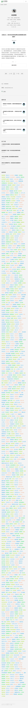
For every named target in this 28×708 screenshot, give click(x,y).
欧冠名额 (21, 465)
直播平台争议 (4, 641)
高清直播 (20, 187)
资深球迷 (12, 288)
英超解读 (3, 492)
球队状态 (8, 465)
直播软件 (20, 265)
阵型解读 (14, 365)
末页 (22, 73)
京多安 (3, 292)
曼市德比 (12, 408)
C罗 (10, 253)
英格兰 (8, 455)
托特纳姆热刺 (4, 416)
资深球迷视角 (4, 488)
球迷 (7, 373)
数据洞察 (17, 324)
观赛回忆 (21, 198)
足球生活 (3, 414)
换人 (9, 527)
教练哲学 (21, 570)
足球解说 (20, 531)
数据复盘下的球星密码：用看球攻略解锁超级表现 (12, 103)
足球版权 (12, 561)
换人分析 (8, 600)
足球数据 (3, 232)
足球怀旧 (8, 357)
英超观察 (20, 341)
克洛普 (11, 371)
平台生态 (16, 625)
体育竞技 (14, 633)
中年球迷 (22, 492)
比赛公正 (12, 678)
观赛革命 (8, 271)
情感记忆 (16, 220)
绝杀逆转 (6, 390)
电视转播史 (12, 559)
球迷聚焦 (12, 692)
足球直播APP (16, 204)
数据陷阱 (14, 245)
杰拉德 (20, 504)
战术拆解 (16, 310)
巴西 (6, 378)
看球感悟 (9, 606)
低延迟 (23, 649)
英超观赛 (8, 529)
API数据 (3, 220)
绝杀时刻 (11, 568)
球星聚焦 (3, 175)
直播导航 (8, 441)
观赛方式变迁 (14, 623)
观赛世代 (20, 384)
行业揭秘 (12, 259)
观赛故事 (6, 386)
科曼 (10, 549)
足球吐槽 (8, 502)
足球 (13, 373)
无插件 (16, 251)
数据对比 (12, 361)
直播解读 (19, 232)
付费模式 (20, 453)
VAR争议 (8, 281)
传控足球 (3, 326)
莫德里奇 (14, 294)
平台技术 (7, 224)
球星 (2, 382)
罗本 (11, 357)
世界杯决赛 (16, 533)
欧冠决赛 (9, 185)
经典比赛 (8, 249)
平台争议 (20, 404)
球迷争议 (14, 267)
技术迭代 (21, 559)
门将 (15, 615)
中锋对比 (10, 386)
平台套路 (20, 688)
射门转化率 (4, 198)
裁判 (14, 371)
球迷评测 (12, 600)
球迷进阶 (8, 263)
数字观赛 (9, 416)
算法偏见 (12, 608)
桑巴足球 (3, 539)
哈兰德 (10, 210)
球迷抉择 (14, 641)
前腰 (18, 615)
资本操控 (20, 484)
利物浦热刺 (16, 394)
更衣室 (3, 316)
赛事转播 (16, 539)
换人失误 (7, 478)
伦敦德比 (8, 492)
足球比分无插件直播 (18, 586)
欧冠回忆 (8, 480)
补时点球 (19, 431)
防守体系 (8, 312)
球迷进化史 (4, 686)
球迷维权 (12, 649)
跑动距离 (7, 404)
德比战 (22, 365)
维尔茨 (22, 519)
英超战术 (12, 398)
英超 (7, 212)
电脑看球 (15, 257)
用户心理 (23, 192)
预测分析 (21, 674)
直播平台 (22, 185)
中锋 (14, 369)
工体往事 (21, 302)
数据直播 (11, 190)
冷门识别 (20, 514)
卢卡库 (17, 506)
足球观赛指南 (4, 537)
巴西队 (20, 594)
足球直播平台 (4, 222)
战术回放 (20, 690)
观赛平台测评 (23, 668)
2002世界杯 (18, 525)
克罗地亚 (16, 410)
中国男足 (11, 412)
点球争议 (21, 551)
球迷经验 (14, 241)
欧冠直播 (12, 666)
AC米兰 (3, 412)
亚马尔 (3, 586)
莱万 (11, 635)
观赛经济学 (8, 543)
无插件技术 (16, 461)
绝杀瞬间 (3, 645)
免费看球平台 (4, 185)
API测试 (16, 181)
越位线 (7, 657)
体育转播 (9, 472)
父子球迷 (11, 220)
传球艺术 (16, 335)
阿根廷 (3, 378)
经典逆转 (20, 617)
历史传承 (12, 410)
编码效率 (17, 676)
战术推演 (14, 541)
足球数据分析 (4, 183)
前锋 (22, 306)
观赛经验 (15, 243)
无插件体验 (16, 678)
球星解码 (12, 402)
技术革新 (8, 533)
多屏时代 (18, 639)
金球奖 (14, 506)
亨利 (2, 386)
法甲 (22, 392)
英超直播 (8, 335)
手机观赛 (13, 328)
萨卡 (13, 619)
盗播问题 (16, 265)
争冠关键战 (4, 535)
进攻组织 (19, 257)
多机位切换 (10, 602)
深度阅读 (3, 177)
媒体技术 (3, 474)
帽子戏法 (8, 418)
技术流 (11, 271)
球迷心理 (3, 406)
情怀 (5, 263)
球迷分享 (24, 382)
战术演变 (16, 333)
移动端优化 (8, 363)
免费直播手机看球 (18, 649)
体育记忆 (12, 347)
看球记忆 (8, 283)
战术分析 (18, 177)
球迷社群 (12, 308)
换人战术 (8, 617)
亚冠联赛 (20, 312)
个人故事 (8, 525)
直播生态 (18, 371)
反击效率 (8, 578)
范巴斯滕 (12, 345)
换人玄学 (3, 453)
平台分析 (11, 422)
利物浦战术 (17, 555)
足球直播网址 (21, 502)
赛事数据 (15, 271)
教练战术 (12, 482)
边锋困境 (6, 670)
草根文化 (19, 657)
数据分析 (8, 175)
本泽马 (8, 574)
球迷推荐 (12, 539)
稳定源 (7, 694)
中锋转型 (3, 580)
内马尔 (23, 232)
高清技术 (10, 373)
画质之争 (3, 690)
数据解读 (12, 181)
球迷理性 (8, 637)
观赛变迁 (17, 302)
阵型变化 (3, 335)
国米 (7, 294)
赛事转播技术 (10, 183)
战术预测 (3, 498)
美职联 (23, 380)
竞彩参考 (20, 494)
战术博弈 (15, 657)
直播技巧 (8, 408)
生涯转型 (20, 439)
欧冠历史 (8, 339)
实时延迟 (21, 290)
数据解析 (12, 279)
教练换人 (14, 416)
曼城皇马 (8, 236)
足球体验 (24, 553)
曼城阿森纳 (16, 236)
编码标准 (18, 629)
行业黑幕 (3, 283)
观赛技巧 (8, 187)
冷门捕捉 (8, 433)
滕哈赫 (18, 633)
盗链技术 (8, 561)
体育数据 (18, 498)
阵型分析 (3, 408)
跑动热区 (16, 514)
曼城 (20, 210)
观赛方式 (8, 328)
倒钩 (18, 551)
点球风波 (20, 451)
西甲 (11, 267)
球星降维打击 (17, 279)
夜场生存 (8, 590)
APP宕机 (16, 598)
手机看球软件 (10, 651)
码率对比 (16, 690)
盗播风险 (9, 537)
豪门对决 (22, 279)
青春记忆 (3, 296)
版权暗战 (8, 662)
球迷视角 (8, 181)
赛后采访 (23, 455)
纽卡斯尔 (20, 330)
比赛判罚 (12, 326)
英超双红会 (4, 639)
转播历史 (3, 647)
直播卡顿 (3, 598)
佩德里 (7, 425)
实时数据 (3, 271)
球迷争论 (23, 496)
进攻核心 (8, 531)
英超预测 (3, 200)
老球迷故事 (4, 328)
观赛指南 (16, 218)
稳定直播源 (4, 210)
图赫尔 (3, 478)
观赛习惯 (21, 678)
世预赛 (3, 320)
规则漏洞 (13, 353)
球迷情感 (8, 682)
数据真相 (16, 608)
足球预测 (3, 255)
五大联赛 (8, 255)
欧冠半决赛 (4, 281)
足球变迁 (14, 670)
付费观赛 (8, 594)
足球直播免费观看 (5, 314)
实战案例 (13, 433)
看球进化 (12, 490)
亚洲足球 (24, 318)
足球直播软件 (14, 306)
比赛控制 (10, 521)
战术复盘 (12, 175)
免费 (5, 594)
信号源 (7, 331)
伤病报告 (11, 429)
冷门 (20, 194)
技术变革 (9, 388)
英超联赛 (3, 330)
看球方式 (13, 686)
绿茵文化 (8, 660)
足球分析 (21, 236)
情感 (5, 418)
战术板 (19, 412)
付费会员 (14, 375)
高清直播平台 (13, 177)
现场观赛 (8, 367)
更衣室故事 (16, 322)
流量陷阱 (24, 508)
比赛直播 (19, 441)
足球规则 (8, 326)
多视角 (19, 243)
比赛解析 (16, 175)
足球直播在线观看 (5, 549)
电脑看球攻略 (18, 380)
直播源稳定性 (8, 241)
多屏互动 (3, 341)
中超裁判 (9, 488)
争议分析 (3, 259)
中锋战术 (16, 345)
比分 (20, 467)
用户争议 (12, 461)
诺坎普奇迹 (19, 375)
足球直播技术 (4, 275)
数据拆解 (13, 584)
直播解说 (23, 547)
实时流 (12, 275)
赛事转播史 (18, 660)
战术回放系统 (4, 602)
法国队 (7, 580)
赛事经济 (8, 559)
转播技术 (3, 249)
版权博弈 (15, 651)
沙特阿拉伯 (7, 320)
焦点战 (7, 668)
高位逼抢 (12, 228)
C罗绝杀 (16, 312)
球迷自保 (8, 486)
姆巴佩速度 (15, 566)
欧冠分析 (17, 472)
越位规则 (17, 281)
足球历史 (12, 216)
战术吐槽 (10, 596)
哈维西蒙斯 (10, 496)
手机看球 (6, 214)
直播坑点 (3, 600)
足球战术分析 (7, 228)
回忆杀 (14, 525)
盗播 (12, 318)
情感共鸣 (10, 359)
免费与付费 (10, 400)
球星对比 (8, 506)
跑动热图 (14, 247)
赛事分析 (8, 341)
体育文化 (17, 328)
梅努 (6, 586)
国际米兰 (16, 194)
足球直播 (20, 175)
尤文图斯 (3, 578)
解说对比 (9, 230)
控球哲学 (16, 326)
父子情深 (18, 369)
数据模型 (8, 555)
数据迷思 (19, 304)
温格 (24, 384)
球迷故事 (8, 177)
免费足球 (3, 674)
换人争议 (16, 449)
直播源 (7, 232)
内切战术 (20, 275)
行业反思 (3, 398)
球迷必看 (17, 584)
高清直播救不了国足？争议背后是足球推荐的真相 (11, 150)
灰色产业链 (4, 541)
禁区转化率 (11, 467)
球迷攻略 (12, 469)
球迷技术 (24, 684)
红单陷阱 (13, 662)
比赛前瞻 (8, 300)
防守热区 (3, 192)
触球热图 (20, 361)
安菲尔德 (3, 331)
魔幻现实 (12, 617)
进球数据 (8, 629)
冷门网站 (19, 553)
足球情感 (3, 304)
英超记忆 (21, 349)
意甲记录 (8, 198)
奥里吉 (12, 527)
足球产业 (19, 684)
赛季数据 (8, 324)
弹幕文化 (15, 580)
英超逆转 (20, 449)
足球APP (7, 449)
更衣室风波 (15, 553)
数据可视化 (12, 251)
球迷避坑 (23, 686)
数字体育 (16, 502)
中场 (12, 369)
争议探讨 (20, 627)
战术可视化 (17, 290)
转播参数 (12, 647)
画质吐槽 (6, 375)
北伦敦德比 (13, 200)
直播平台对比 (10, 586)
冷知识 (22, 476)
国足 (20, 390)
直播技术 (3, 236)
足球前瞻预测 (13, 465)
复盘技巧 (8, 398)
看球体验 (12, 189)
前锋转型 (24, 255)
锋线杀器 (10, 592)
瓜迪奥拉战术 (17, 408)
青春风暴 (3, 664)
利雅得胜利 (12, 314)
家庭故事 (3, 521)
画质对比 (8, 439)
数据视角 (3, 676)
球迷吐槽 (23, 390)
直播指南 (12, 688)
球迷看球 (12, 582)
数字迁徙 (3, 559)
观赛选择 (22, 263)
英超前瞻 (23, 351)
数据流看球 (9, 639)
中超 (21, 549)
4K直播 (3, 422)
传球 (11, 633)
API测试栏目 (18, 196)
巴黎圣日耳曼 (7, 316)
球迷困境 (3, 678)
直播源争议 (9, 535)
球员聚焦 (8, 414)
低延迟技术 (21, 600)
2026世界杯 (23, 355)
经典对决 (12, 420)
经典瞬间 (8, 621)
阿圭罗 (7, 568)
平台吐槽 (3, 506)
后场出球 (16, 531)
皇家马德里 (23, 294)
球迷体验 (8, 218)
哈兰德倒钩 (20, 598)
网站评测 (24, 292)
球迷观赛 (8, 684)
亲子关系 (14, 269)
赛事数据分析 (22, 506)
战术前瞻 (24, 441)
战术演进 (3, 561)
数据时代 (20, 288)
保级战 (17, 465)
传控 (20, 351)
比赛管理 (3, 347)
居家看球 (12, 367)
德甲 (17, 247)
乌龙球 (16, 478)
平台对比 (8, 539)
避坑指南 (3, 486)
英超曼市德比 (8, 547)
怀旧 (2, 418)
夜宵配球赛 (16, 643)
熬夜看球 (12, 302)
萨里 (10, 478)
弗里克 (3, 576)
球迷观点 (16, 284)
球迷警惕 (14, 304)
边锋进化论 (9, 273)
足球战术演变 (10, 378)
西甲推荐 (14, 631)
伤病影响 (3, 533)
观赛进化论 (4, 318)
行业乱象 (18, 641)
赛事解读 (8, 396)
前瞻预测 (22, 222)
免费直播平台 (8, 631)
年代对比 (16, 645)
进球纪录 (13, 570)
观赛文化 (3, 265)
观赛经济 (12, 277)
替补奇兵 (8, 453)
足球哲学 (20, 335)
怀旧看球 (24, 504)
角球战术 (8, 655)
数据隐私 (20, 259)
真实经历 (20, 480)
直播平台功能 (17, 402)
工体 (24, 516)
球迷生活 (22, 261)
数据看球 (3, 363)
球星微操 (8, 647)
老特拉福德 (12, 529)
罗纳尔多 (15, 425)
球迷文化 (8, 189)
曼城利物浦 (8, 200)
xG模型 (11, 204)
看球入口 (3, 239)
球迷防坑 (8, 490)
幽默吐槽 (3, 480)
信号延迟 (12, 690)
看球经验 (23, 602)
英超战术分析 (8, 206)
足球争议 (12, 192)
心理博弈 (23, 296)
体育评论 (23, 304)
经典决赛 (20, 582)
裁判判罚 (3, 241)
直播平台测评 (12, 380)
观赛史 (17, 588)
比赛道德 (21, 543)
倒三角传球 (23, 226)
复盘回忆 (22, 416)
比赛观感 (3, 510)
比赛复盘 (8, 330)
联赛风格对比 (4, 230)
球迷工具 (15, 183)
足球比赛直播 (4, 388)
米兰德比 (12, 384)
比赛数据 (20, 339)
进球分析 (19, 347)
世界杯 (14, 476)
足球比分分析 (12, 455)
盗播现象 (21, 281)
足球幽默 (3, 457)
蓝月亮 (19, 568)
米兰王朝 (14, 222)
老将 (7, 359)
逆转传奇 (3, 584)
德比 (24, 447)
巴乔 (20, 572)
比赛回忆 (8, 619)
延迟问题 (10, 375)
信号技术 (8, 318)
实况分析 (10, 214)
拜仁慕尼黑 (13, 226)
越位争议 (23, 347)
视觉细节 (3, 592)
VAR (20, 192)
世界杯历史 (4, 290)
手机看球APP (17, 398)
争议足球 (3, 514)
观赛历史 (19, 245)
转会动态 (16, 490)
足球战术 (18, 185)
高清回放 (17, 337)
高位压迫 (8, 204)
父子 (2, 214)
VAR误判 (7, 406)
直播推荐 (14, 185)
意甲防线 (7, 292)
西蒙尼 (20, 445)
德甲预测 (8, 226)
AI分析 (8, 290)
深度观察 (19, 429)
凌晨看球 (21, 474)
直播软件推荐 (17, 298)
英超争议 (3, 527)
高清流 (24, 339)
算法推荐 (8, 461)
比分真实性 (12, 682)
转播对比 (3, 643)
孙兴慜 (7, 427)
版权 (19, 251)
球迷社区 (14, 230)
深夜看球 (11, 286)
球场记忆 (12, 492)
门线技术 (8, 384)
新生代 (11, 283)
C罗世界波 (8, 337)
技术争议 (16, 259)
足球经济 (19, 318)
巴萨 (5, 308)
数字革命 (12, 627)
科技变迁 (3, 633)
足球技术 (3, 322)
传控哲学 (21, 469)
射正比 (7, 467)
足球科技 (8, 308)
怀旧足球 (3, 288)
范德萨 (10, 553)
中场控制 (9, 365)
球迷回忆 (23, 214)
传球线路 (21, 533)
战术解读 (12, 349)
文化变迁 (15, 283)
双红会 (12, 263)
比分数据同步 (11, 668)
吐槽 (11, 506)
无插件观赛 (4, 226)
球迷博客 (3, 443)
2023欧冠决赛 (21, 619)
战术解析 (3, 237)
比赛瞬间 (15, 523)
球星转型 (23, 196)
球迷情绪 (16, 457)
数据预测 (16, 288)
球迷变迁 (20, 608)
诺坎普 (21, 447)
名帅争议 (15, 463)
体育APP (8, 570)
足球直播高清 (15, 357)
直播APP (7, 676)
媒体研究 (3, 447)
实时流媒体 (17, 668)
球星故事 (3, 692)
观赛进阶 (19, 255)
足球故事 (16, 300)
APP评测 (3, 582)
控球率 (20, 521)
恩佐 (2, 504)
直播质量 (8, 420)
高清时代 (21, 588)
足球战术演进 (4, 472)
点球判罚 (11, 523)
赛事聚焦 (15, 694)
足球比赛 (20, 482)
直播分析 (8, 267)
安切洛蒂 (23, 386)
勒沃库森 (8, 347)
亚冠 (2, 263)
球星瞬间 (3, 682)
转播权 (12, 516)
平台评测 (20, 183)
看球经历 (8, 265)
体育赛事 (19, 547)
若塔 (7, 592)
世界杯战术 (18, 455)
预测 (23, 210)
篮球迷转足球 (8, 519)
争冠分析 (20, 218)
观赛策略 (14, 592)
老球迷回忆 (16, 349)
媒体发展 (8, 322)
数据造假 (12, 300)
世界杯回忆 (4, 604)
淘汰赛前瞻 (9, 541)
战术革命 (12, 312)
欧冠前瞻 (3, 284)
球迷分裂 (22, 400)
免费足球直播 (8, 355)
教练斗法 (3, 410)
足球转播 (19, 224)
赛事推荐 (8, 484)
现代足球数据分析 (5, 380)
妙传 (20, 574)
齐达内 (11, 249)
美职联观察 (4, 437)
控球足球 (20, 545)
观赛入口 (8, 649)
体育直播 (8, 615)
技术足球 (21, 204)
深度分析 (16, 330)
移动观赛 (17, 559)
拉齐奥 (13, 478)
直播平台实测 (13, 588)
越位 (11, 234)
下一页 (17, 73)
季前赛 (14, 576)
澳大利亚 (12, 320)
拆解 (24, 557)
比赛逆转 (19, 296)
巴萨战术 (8, 557)
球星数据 (6, 382)
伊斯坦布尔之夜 (9, 476)
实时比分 (10, 382)
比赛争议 (20, 326)
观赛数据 (16, 396)
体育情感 (17, 521)
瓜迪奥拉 (12, 236)
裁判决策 (20, 664)
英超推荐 (3, 557)
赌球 (11, 304)
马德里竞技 (4, 431)
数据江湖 (18, 535)
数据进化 (12, 637)
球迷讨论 (14, 488)
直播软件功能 (18, 435)
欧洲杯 (3, 429)
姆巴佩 (11, 243)
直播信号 (17, 674)
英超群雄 (18, 222)
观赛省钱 (19, 590)
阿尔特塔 (14, 355)
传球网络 (14, 273)
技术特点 (3, 441)
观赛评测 (12, 610)
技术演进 (23, 245)
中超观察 (20, 490)
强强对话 (15, 508)
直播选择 (3, 649)
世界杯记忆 (17, 604)
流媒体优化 (22, 676)
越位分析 (22, 498)
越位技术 (12, 615)
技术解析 (14, 590)
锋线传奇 (15, 568)
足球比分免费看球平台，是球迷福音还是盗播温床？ (11, 162)
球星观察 (11, 292)
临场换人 (16, 574)
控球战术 (24, 410)
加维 (7, 572)
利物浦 (13, 206)
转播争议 (12, 594)
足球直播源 (8, 369)
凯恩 (5, 621)
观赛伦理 (15, 404)
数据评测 (13, 512)
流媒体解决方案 (5, 566)
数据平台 (3, 623)
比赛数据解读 (18, 686)
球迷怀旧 (3, 461)
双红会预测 (12, 555)
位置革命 (3, 373)
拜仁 (16, 486)
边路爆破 (8, 257)
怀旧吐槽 (8, 635)
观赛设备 (3, 396)
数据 (2, 469)
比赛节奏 (20, 228)
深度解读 (3, 306)
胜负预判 (3, 631)
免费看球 (16, 187)
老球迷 (7, 239)
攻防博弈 (3, 613)
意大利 (23, 572)
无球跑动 (14, 210)
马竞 (13, 521)
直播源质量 (20, 181)
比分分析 (3, 187)
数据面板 (8, 288)
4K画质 (20, 357)
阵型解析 (12, 330)
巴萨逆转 (12, 339)
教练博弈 (18, 388)
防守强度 (11, 404)
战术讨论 (12, 298)
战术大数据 (19, 670)
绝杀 (9, 302)
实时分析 (16, 647)
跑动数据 (17, 543)
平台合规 (8, 678)
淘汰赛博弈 (12, 486)
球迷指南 (21, 433)
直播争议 (17, 373)
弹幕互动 (16, 439)
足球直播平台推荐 (5, 179)
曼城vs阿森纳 (19, 437)
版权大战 (7, 551)
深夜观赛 (16, 578)
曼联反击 (22, 555)
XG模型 (18, 359)
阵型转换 (3, 367)
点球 (2, 455)
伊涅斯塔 (16, 339)
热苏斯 (15, 431)
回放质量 (19, 459)
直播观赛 (3, 212)
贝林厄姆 (19, 286)
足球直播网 (4, 324)
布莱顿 (16, 206)
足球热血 (21, 314)
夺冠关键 (16, 237)
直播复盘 (15, 602)
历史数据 (15, 596)
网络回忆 (12, 449)
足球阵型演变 (20, 486)
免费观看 (13, 324)
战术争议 (15, 441)
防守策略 (14, 519)
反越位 (23, 566)
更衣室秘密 (21, 615)
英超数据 (12, 290)
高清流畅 (22, 488)
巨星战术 (8, 279)
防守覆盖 (20, 666)
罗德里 (19, 306)
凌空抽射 (9, 504)
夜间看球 (12, 578)
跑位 (9, 443)
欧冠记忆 (12, 643)
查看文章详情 (14, 65)
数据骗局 (8, 588)
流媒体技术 (8, 584)
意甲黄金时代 (16, 378)
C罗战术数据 (12, 196)
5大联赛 (22, 590)
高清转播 (3, 349)
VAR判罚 (21, 512)
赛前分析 (20, 653)
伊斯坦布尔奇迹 (15, 504)
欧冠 (18, 210)
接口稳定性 (4, 662)
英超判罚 (12, 394)
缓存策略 (16, 680)
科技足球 (3, 625)
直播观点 (11, 508)
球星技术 (3, 657)
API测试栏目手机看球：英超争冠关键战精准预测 (11, 144)
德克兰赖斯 (13, 545)
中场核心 (12, 335)
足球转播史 (22, 682)
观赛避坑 (17, 682)
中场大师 (3, 627)
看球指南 (20, 206)
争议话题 (15, 232)
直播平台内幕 (19, 406)
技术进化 (8, 243)
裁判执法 (8, 514)
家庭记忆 (24, 249)
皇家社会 (12, 194)
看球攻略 (20, 220)
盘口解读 (3, 384)
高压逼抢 (21, 353)
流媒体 (22, 241)
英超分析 (14, 427)
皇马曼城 (3, 680)
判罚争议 (3, 482)
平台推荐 (8, 202)
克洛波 (11, 441)
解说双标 (16, 510)
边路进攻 (12, 510)
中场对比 (8, 410)
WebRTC (7, 674)
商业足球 (3, 635)
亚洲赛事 (3, 369)
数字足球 (17, 621)
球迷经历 (16, 253)
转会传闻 (3, 359)
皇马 (7, 245)
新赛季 (11, 684)
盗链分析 (20, 396)
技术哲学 (24, 445)
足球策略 (19, 283)
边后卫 (21, 371)
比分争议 (8, 351)
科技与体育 (12, 447)
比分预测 (5, 269)
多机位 (9, 275)
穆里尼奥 (16, 445)
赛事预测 (9, 672)
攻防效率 (8, 604)
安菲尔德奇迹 (8, 498)
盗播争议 (8, 361)
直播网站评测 (14, 208)
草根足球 (3, 351)
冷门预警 (23, 247)
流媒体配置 (13, 363)
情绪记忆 (3, 619)
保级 (2, 500)
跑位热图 (23, 257)
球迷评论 (17, 570)
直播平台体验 (4, 606)
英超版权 (11, 580)
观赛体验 (22, 177)
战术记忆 (16, 384)
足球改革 (19, 234)
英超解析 (19, 212)
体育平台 (3, 572)
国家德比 (8, 447)
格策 (11, 525)
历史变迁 (3, 202)
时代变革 (7, 576)
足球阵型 (21, 443)
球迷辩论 (21, 373)
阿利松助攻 (22, 527)
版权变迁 (20, 566)
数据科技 (16, 216)
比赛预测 (16, 202)
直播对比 (15, 292)
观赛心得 (23, 412)
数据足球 (8, 194)
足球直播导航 (15, 390)
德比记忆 (3, 427)
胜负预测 (8, 284)
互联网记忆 (12, 676)
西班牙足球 (23, 427)
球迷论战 (7, 608)
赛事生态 (22, 629)
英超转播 (22, 359)
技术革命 (18, 400)
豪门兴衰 (12, 563)
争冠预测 (3, 555)
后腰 (7, 521)
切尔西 (11, 255)
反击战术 (14, 212)
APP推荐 (16, 557)
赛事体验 (3, 490)
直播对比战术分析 (5, 463)
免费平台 (8, 192)
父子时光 (17, 198)
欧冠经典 (16, 361)
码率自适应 (12, 674)
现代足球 (3, 345)
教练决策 (14, 388)
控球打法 (10, 212)
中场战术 (3, 615)
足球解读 (18, 365)
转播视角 (20, 510)
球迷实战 (21, 621)
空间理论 (3, 465)
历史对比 (9, 222)
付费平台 (22, 604)
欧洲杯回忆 (13, 437)
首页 (6, 73)
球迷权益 (15, 318)
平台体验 (3, 251)
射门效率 (20, 610)
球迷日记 (3, 523)
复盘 (24, 531)
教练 (7, 527)
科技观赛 (3, 449)
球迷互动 (8, 437)
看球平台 (18, 269)
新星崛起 (21, 584)
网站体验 (12, 653)
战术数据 (20, 208)
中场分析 (8, 296)
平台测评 (16, 467)
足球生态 (3, 508)
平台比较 (16, 420)
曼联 (18, 263)
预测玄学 (11, 232)
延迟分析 (16, 275)
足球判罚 (3, 445)
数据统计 (12, 218)
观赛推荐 (18, 541)
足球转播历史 (8, 623)
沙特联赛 (13, 198)
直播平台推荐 (8, 208)
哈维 (2, 390)
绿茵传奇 (8, 692)
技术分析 (12, 202)
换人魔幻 (12, 502)
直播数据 (8, 633)
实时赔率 (8, 680)
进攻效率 (20, 190)
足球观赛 (14, 214)
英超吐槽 (3, 339)
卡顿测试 (16, 561)
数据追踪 (19, 382)
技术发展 (12, 351)
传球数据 (16, 341)
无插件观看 (15, 382)
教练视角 (12, 322)
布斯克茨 (19, 267)
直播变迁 (20, 320)
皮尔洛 (21, 576)
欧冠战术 (14, 474)
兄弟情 (18, 261)
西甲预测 (8, 686)
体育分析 (22, 388)
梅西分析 (10, 566)
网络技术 (8, 625)
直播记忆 (8, 304)
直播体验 (3, 245)
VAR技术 (20, 239)
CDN (11, 590)
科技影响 (3, 666)
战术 (25, 467)
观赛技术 (17, 433)
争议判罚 (16, 314)
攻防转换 (12, 443)
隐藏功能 (3, 357)
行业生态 (8, 196)
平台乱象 (8, 259)
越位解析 (3, 355)
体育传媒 (15, 429)
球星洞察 (19, 508)
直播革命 (19, 214)
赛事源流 (12, 439)
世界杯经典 (21, 578)
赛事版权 (20, 539)
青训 (20, 322)
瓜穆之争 (11, 463)
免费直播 (16, 192)
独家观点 (10, 245)
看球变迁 (19, 249)
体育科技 (8, 216)
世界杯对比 (23, 639)
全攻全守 (3, 353)
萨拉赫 (15, 286)
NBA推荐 (12, 414)
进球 (24, 521)
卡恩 (24, 594)
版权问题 (17, 662)
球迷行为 (20, 277)
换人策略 (18, 355)
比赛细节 (22, 408)
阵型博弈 (17, 447)
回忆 (5, 469)
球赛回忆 (12, 531)
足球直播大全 (21, 457)
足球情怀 (8, 494)
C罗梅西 (11, 576)
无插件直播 (16, 179)
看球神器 (16, 600)
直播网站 (8, 643)
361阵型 (7, 664)
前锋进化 (16, 239)
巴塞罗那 (16, 351)
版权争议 (3, 189)
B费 (24, 306)
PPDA (14, 400)
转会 (24, 314)
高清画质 (20, 253)
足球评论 (21, 328)
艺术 (24, 637)
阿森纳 (22, 230)
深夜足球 (14, 551)
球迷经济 (12, 396)
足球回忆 (12, 514)
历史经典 (3, 660)
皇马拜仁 (3, 484)
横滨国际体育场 (5, 596)
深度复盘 (7, 582)
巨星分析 (8, 688)
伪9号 (11, 257)
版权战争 (16, 277)
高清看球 (22, 641)
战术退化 (3, 439)
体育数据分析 (8, 474)
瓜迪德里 (10, 390)
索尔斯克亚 (8, 392)
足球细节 (24, 425)
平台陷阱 (24, 651)
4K (23, 453)
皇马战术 (3, 277)
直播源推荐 (11, 239)
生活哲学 (3, 312)
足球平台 (3, 234)
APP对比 (12, 484)
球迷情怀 (20, 645)
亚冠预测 (3, 300)
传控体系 (23, 568)
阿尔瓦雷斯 (8, 353)
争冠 (2, 621)
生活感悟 (16, 189)
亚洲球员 (19, 427)
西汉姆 (7, 523)
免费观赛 (23, 459)
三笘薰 (10, 427)
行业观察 (3, 279)
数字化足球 (20, 623)
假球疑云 (9, 641)
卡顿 (13, 635)
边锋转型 (3, 267)
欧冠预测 (3, 194)
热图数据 (3, 610)
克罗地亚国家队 (13, 296)
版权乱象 (3, 543)
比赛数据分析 (13, 406)
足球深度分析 (4, 496)
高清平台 (15, 255)
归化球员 (7, 412)
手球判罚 (8, 457)
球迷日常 (21, 337)
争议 (22, 251)
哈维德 (17, 474)
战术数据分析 (4, 247)
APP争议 (3, 608)
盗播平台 (19, 271)
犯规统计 (11, 657)
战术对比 (11, 425)
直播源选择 (4, 343)
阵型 (7, 443)
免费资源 (16, 480)
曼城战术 (24, 375)
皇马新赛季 (4, 273)
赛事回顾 (14, 359)
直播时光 (20, 310)
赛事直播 (3, 655)
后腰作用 (23, 267)
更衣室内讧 (16, 451)
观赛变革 (3, 637)
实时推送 (16, 688)
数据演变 (16, 484)
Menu (26, 1)
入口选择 (15, 422)
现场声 (17, 500)
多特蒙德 (18, 226)
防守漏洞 (23, 592)
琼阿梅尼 (3, 529)
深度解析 (11, 179)
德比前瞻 (7, 429)
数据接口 (17, 469)
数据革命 (3, 243)
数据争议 (12, 533)
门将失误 (8, 482)
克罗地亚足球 (4, 365)
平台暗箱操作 (4, 400)
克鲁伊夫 (20, 414)
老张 (11, 261)
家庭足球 (20, 367)
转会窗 (9, 572)
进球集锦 (22, 298)
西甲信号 (3, 361)
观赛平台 (18, 241)
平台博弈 (12, 645)
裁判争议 (8, 234)
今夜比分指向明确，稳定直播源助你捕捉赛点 (10, 156)
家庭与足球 (4, 570)
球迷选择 (23, 194)
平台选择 (12, 265)
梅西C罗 (17, 512)
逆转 (15, 347)
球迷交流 (16, 666)
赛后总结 (11, 224)
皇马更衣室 (4, 574)
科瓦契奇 (18, 363)
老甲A (22, 212)
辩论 (2, 594)
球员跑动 (3, 298)
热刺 (7, 302)
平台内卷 (13, 543)
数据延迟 (3, 294)
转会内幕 (3, 617)
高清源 (3, 651)
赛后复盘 (3, 402)
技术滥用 (3, 394)
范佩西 (18, 576)
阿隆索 (13, 472)
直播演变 (19, 602)
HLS (6, 651)
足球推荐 (20, 202)
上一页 (10, 73)
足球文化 (12, 187)
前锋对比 (19, 425)
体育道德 (17, 353)
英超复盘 (3, 425)
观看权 (24, 610)
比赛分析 (20, 300)
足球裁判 (3, 337)
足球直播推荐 (8, 306)
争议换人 (20, 478)
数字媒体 (19, 386)
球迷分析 (12, 284)
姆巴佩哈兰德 (20, 596)
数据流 (3, 224)
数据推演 (10, 294)
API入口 (3, 668)
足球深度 (19, 292)
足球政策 (16, 412)
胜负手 (24, 653)
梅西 (8, 210)
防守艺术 (8, 431)
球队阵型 (15, 190)
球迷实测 (20, 561)
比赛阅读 (8, 371)
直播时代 (3, 547)
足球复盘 (3, 261)
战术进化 (8, 402)
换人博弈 (21, 643)
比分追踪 (3, 568)
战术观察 (21, 472)
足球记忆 (16, 320)
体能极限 (21, 343)
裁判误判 (7, 553)
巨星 (2, 228)
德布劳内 (19, 294)
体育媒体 (17, 308)
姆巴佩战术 (20, 422)
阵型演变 (9, 247)
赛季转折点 (4, 433)
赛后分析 (8, 510)
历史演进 (3, 590)
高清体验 (16, 582)
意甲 (20, 247)
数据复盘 (3, 208)
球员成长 (3, 629)
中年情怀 (8, 627)
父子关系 (3, 302)
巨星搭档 (20, 345)
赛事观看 (3, 688)
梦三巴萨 (8, 343)
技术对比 (3, 218)
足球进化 (14, 386)
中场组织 (3, 257)
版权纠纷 (15, 684)
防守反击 (16, 228)
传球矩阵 (8, 666)
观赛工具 (8, 298)
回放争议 (22, 523)
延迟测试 (20, 420)
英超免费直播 (13, 629)
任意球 (10, 551)
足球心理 (10, 670)
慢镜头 (3, 553)
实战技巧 (8, 469)
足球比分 (21, 179)
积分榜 (12, 418)
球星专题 (16, 494)
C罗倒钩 (7, 598)
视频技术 (20, 333)
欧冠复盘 (14, 498)
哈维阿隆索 (8, 545)
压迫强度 (16, 637)
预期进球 (3, 204)
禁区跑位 (16, 610)
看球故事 (3, 525)
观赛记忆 (16, 367)
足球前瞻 (8, 345)
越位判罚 (8, 349)
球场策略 (3, 545)
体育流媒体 (14, 547)
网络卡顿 (3, 420)
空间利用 (23, 580)
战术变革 (11, 598)
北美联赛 (11, 694)
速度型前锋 (20, 694)
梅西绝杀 (12, 480)
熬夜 (5, 455)
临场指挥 (3, 392)
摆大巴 (7, 445)
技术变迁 (13, 604)
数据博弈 (20, 516)
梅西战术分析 (12, 435)
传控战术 (3, 371)
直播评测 (23, 286)
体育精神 (18, 519)
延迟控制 (23, 243)
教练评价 (20, 463)
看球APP (7, 261)
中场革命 (15, 249)
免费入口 (3, 216)
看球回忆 (12, 310)
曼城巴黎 (16, 653)
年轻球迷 (13, 500)
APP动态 (7, 251)
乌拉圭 (19, 580)
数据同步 (11, 331)
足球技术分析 (13, 660)
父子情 (7, 435)
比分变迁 (3, 588)
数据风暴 (16, 627)
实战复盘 (20, 647)
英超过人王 (18, 230)
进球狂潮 (12, 457)
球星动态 (12, 557)
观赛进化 (20, 216)
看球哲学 (24, 657)
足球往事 (19, 316)
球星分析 (15, 224)
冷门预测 (3, 467)
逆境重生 (20, 680)
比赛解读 (3, 206)
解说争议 (12, 625)
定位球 (11, 655)
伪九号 (16, 414)
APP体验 (3, 696)
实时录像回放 (4, 672)
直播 (22, 467)
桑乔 (2, 670)
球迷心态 (18, 631)
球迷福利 (22, 633)
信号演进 (3, 684)
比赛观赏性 (11, 445)
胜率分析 (20, 557)
